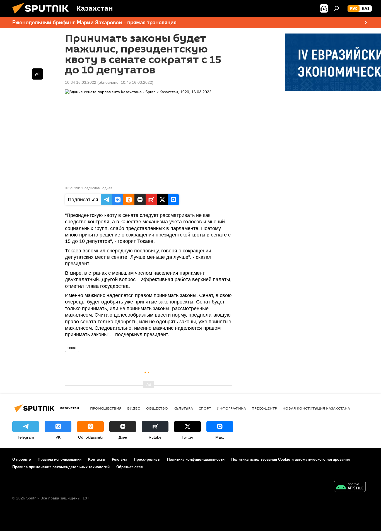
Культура (183, 408)
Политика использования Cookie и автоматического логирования (290, 459)
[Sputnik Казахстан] (42, 15)
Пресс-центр (264, 408)
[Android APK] (350, 487)
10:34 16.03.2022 (80, 82)
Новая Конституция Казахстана (316, 408)
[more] (37, 74)
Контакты (96, 459)
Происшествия (106, 408)
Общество (157, 408)
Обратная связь (130, 466)
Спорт (205, 408)
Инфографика (231, 408)
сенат (72, 348)
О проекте (21, 459)
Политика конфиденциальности (196, 459)
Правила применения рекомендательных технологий (61, 466)
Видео (134, 408)
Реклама (119, 459)
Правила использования (59, 459)
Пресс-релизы (147, 459)
